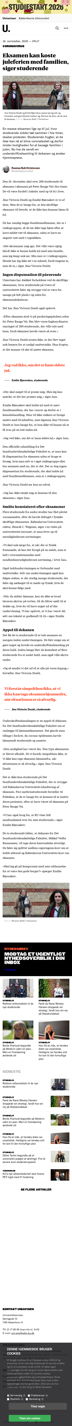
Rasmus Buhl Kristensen (26, 167)
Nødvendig (17, 1395)
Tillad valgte (38, 1406)
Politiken (8, 797)
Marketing (36, 1398)
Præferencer (39, 1395)
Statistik (16, 1398)
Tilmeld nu (10, 969)
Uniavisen (9, 18)
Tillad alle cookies (29, 1418)
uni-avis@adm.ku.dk (22, 1333)
